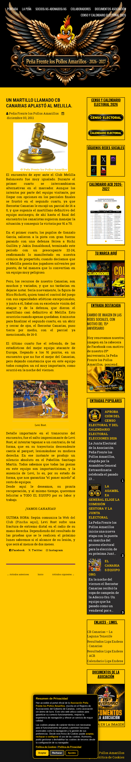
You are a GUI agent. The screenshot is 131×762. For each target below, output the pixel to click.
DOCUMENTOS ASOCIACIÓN (110, 9)
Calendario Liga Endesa (105, 661)
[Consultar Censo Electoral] (106, 118)
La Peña (26, 9)
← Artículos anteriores (18, 574)
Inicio (40, 574)
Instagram (55, 550)
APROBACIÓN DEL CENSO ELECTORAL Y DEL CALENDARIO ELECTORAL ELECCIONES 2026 (104, 425)
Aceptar (42, 753)
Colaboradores (81, 9)
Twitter (36, 550)
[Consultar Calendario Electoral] (106, 133)
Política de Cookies (110, 757)
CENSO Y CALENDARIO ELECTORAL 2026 (103, 15)
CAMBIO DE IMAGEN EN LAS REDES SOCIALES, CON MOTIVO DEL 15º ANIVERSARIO (104, 321)
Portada (12, 9)
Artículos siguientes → (63, 574)
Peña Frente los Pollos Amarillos (99, 753)
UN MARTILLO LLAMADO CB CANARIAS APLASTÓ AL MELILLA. (39, 103)
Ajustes (72, 753)
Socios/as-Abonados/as (51, 9)
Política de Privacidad (69, 747)
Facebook (18, 550)
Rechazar (57, 753)
